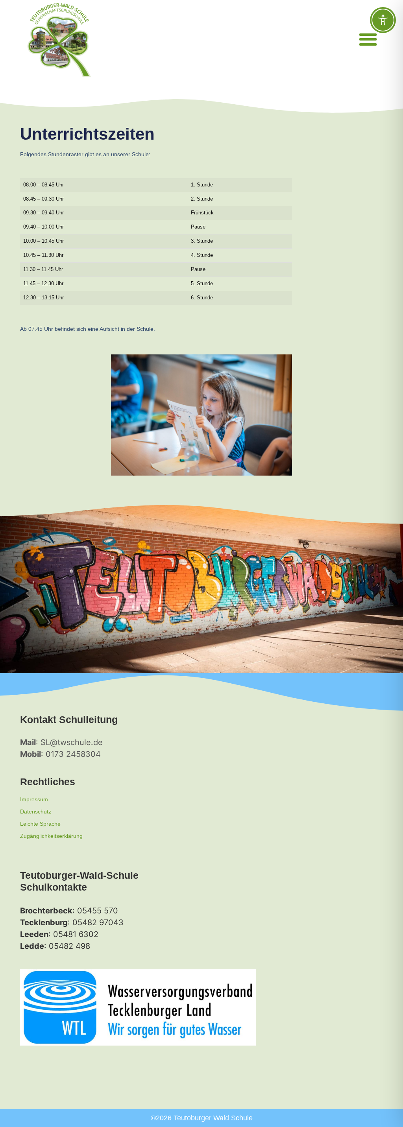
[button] (368, 39)
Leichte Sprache (40, 824)
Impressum (34, 799)
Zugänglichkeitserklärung (51, 836)
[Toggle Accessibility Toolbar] (383, 20)
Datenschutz (35, 811)
